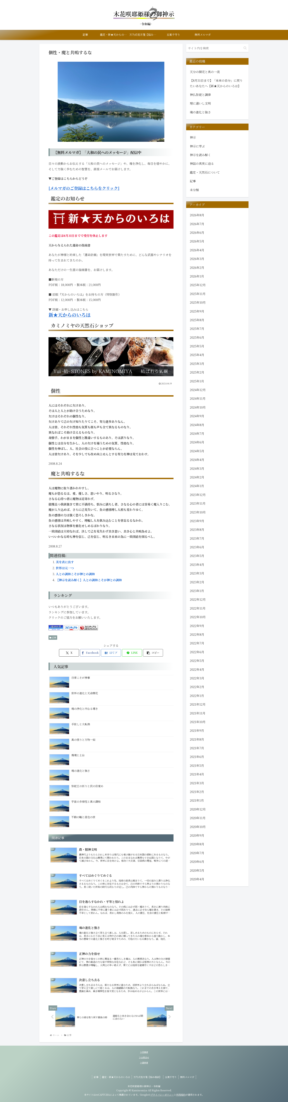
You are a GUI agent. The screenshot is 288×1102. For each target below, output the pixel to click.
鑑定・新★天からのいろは (116, 1077)
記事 (54, 637)
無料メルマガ (187, 1077)
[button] (153, 653)
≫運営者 (144, 1062)
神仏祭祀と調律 (200, 94)
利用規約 (181, 1094)
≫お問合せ (144, 1057)
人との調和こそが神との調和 (75, 574)
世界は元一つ (65, 568)
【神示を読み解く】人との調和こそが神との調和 (89, 580)
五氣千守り (171, 1077)
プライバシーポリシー (162, 1094)
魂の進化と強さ (200, 112)
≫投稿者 (144, 1052)
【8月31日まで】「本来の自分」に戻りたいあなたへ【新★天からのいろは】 (216, 83)
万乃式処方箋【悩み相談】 (148, 1077)
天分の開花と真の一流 (205, 72)
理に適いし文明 (200, 103)
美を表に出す (65, 562)
